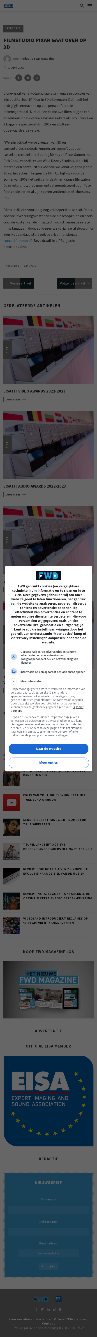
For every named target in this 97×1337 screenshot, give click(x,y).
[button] (49, 681)
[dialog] (48, 668)
